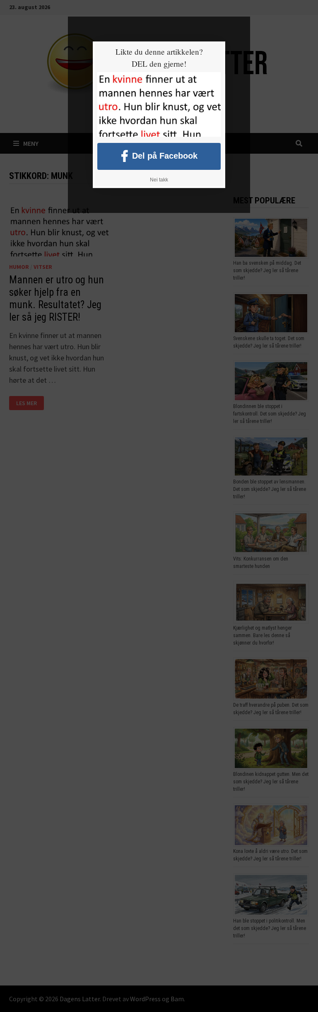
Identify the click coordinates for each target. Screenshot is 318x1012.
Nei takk (159, 180)
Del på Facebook (165, 155)
